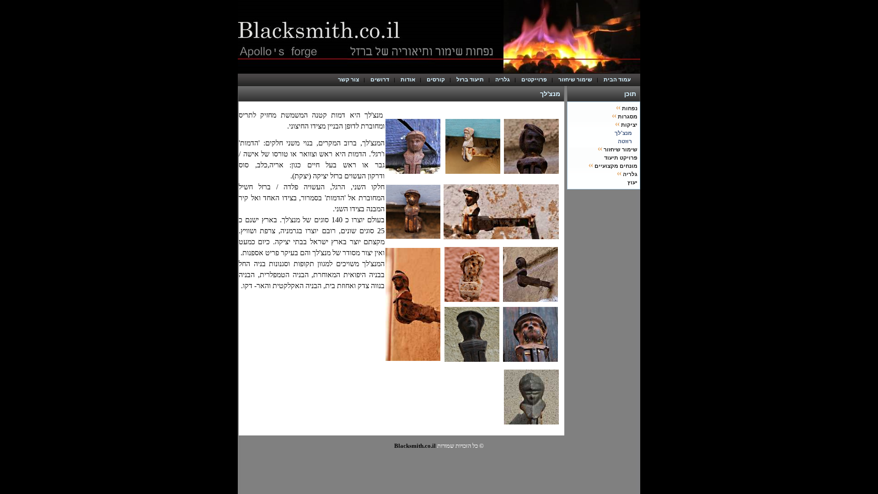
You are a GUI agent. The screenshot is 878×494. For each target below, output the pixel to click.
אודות (408, 79)
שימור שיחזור (575, 79)
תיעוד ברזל (470, 79)
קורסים (436, 79)
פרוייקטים (534, 79)
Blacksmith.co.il (415, 445)
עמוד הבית (619, 79)
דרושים (379, 79)
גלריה (502, 79)
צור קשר (348, 79)
